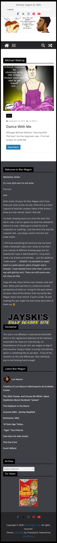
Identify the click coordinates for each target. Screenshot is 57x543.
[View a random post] (50, 45)
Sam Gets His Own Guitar (15, 436)
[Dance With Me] (28, 88)
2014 (9, 116)
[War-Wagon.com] (28, 19)
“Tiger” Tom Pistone (13, 430)
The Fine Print (10, 442)
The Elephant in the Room (16, 406)
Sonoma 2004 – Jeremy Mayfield (19, 412)
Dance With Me (18, 126)
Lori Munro (32, 121)
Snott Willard (9, 448)
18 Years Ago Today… (13, 424)
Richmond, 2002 (11, 418)
